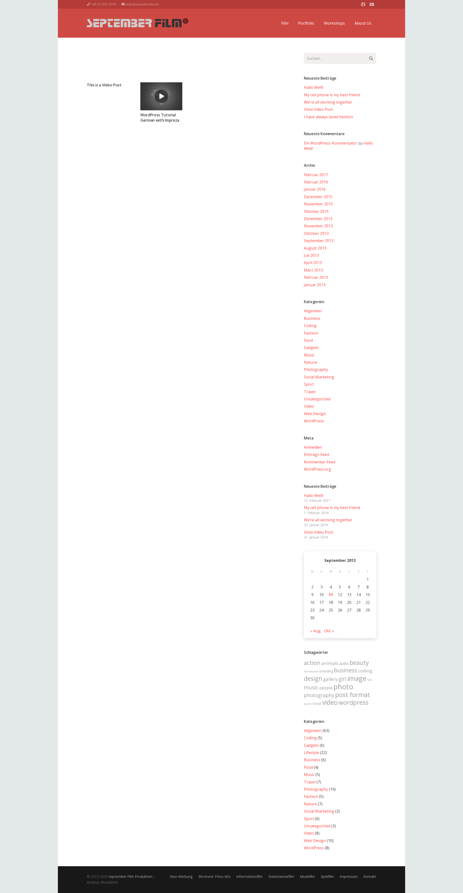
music (311, 687)
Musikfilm (307, 876)
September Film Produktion (130, 876)
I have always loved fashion (328, 116)
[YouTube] (372, 4)
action (312, 663)
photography (319, 695)
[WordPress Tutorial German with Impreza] (161, 96)
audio (344, 663)
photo (343, 686)
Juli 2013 (311, 255)
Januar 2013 (315, 284)
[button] (290, 23)
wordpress (353, 702)
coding (365, 671)
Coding (310, 325)
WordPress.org (317, 469)
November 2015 (318, 204)
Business (312, 318)
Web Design (315, 413)
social (317, 703)
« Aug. (315, 631)
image (357, 678)
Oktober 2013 (316, 233)
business (345, 670)
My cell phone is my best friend (332, 95)
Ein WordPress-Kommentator (330, 143)
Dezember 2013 (318, 218)
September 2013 (319, 240)
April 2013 (313, 262)
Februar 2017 (316, 174)
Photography (316, 369)
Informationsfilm (249, 876)
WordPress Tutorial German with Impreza (159, 117)
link (370, 680)
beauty (359, 662)
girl (343, 678)
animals (329, 663)
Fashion (311, 333)
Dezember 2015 (318, 196)
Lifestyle (311, 752)
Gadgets (311, 347)
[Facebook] (363, 4)
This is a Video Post (104, 85)
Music (309, 355)
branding (326, 671)
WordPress (314, 421)
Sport (309, 384)
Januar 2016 (315, 189)
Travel (309, 391)
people (326, 688)
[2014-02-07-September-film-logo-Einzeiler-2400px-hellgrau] (138, 23)
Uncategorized (317, 399)
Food (308, 340)
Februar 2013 (316, 277)
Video (309, 406)
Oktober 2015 (316, 211)
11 (331, 594)
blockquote (311, 671)
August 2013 (315, 248)
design (313, 678)
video (330, 702)
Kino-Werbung (181, 876)
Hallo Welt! (313, 87)
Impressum (349, 876)
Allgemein (313, 311)
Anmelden (313, 447)
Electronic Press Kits (214, 876)
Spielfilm (327, 876)
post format (352, 694)
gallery (330, 679)
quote (308, 703)
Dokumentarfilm (281, 876)
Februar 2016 (316, 182)
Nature (310, 362)
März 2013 (313, 270)
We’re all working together (328, 102)
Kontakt (369, 876)
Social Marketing (319, 377)
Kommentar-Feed (319, 462)
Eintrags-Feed (316, 454)
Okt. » (329, 631)
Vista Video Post (318, 109)
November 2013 (318, 226)
